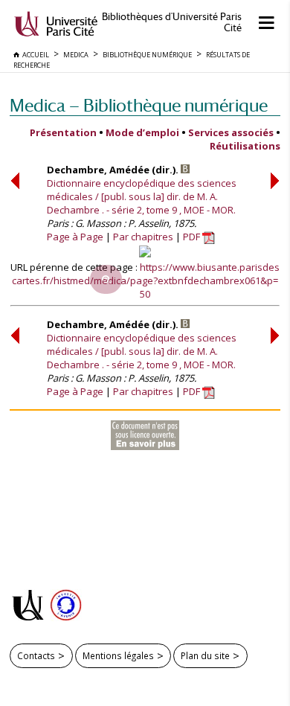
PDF (192, 236)
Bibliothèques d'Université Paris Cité (172, 22)
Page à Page (75, 236)
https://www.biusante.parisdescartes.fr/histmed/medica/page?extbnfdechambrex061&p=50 (146, 280)
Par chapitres (143, 236)
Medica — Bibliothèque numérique (139, 105)
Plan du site (205, 655)
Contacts (36, 655)
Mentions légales (118, 655)
